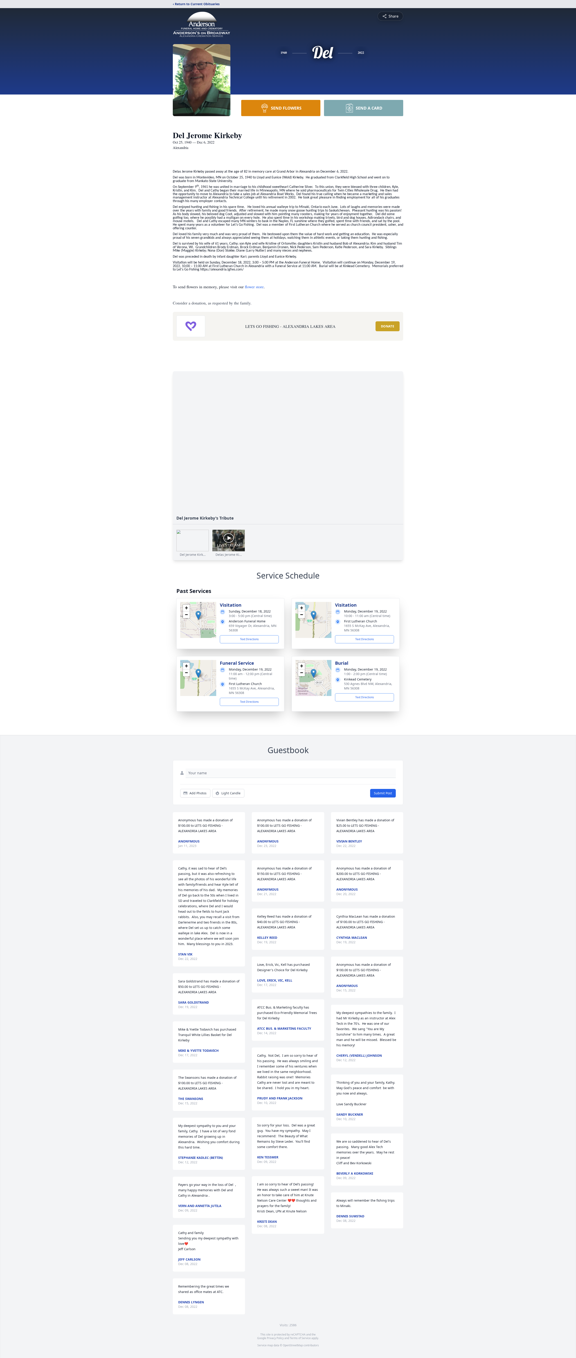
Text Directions (249, 639)
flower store (254, 286)
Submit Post (383, 793)
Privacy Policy (275, 1338)
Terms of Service (300, 1338)
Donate (387, 326)
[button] (198, 615)
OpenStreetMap (293, 1345)
